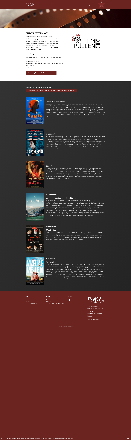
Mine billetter (92, 5)
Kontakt (27, 300)
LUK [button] (128, 438)
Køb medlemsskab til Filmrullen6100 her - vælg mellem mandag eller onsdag (51, 90)
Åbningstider (29, 301)
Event (56, 3)
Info (86, 5)
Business (93, 3)
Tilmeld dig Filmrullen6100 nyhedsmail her (41, 73)
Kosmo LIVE (73, 3)
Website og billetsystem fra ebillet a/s (65, 326)
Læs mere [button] (70, 438)
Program (51, 3)
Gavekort (79, 3)
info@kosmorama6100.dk (96, 313)
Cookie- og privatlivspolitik (32, 303)
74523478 (93, 311)
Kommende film (64, 3)
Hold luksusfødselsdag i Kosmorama (55, 303)
